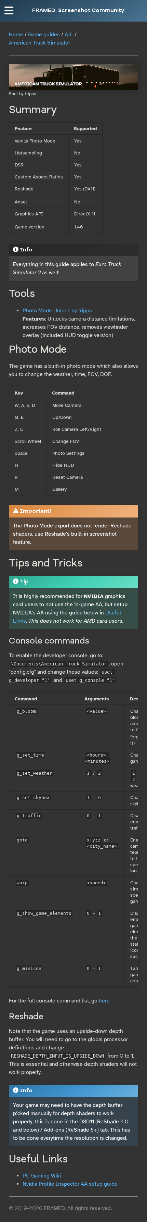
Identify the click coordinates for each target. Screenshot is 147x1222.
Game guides (44, 34)
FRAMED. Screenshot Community (78, 10)
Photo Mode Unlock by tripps (57, 310)
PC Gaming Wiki (42, 1175)
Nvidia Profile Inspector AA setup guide (70, 1184)
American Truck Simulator (39, 42)
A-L (69, 34)
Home (16, 34)
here (104, 1000)
